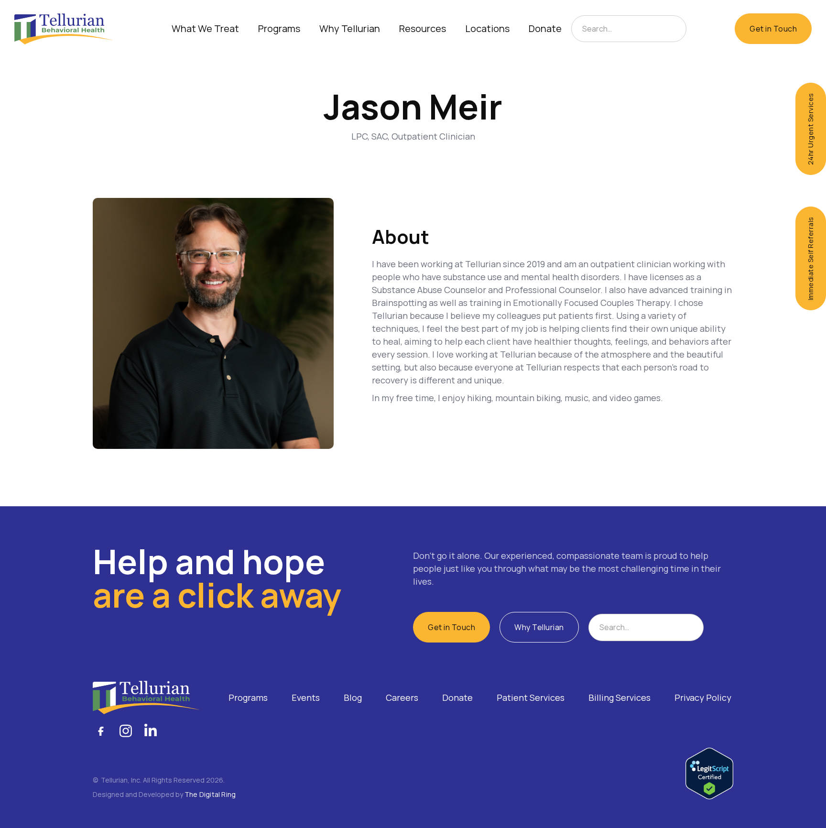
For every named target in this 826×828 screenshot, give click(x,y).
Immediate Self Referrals (810, 258)
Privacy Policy (702, 697)
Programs (248, 697)
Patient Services (531, 697)
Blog (353, 697)
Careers (402, 697)
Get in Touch (773, 28)
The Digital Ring (210, 794)
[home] (64, 28)
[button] (205, 28)
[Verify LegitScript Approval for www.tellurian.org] (709, 772)
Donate (545, 28)
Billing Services (619, 697)
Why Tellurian (539, 627)
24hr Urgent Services (810, 129)
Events (306, 697)
